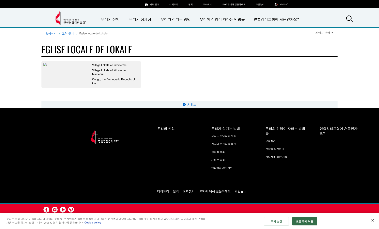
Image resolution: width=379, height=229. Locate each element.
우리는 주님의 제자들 (223, 136)
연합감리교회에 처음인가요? (276, 19)
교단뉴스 (260, 4)
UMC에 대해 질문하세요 (233, 4)
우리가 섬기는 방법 (175, 19)
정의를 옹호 (218, 151)
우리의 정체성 (140, 19)
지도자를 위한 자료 (276, 156)
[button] (349, 19)
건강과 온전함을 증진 (223, 144)
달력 (190, 4)
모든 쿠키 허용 (304, 221)
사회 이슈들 (218, 159)
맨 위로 (191, 104)
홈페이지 (50, 33)
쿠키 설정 (276, 221)
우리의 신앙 (166, 128)
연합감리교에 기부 (222, 167)
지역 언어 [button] (154, 4)
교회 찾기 (68, 33)
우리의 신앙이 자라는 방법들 (222, 19)
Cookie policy (92, 222)
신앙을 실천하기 (274, 148)
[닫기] (372, 220)
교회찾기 (207, 4)
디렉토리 (173, 4)
